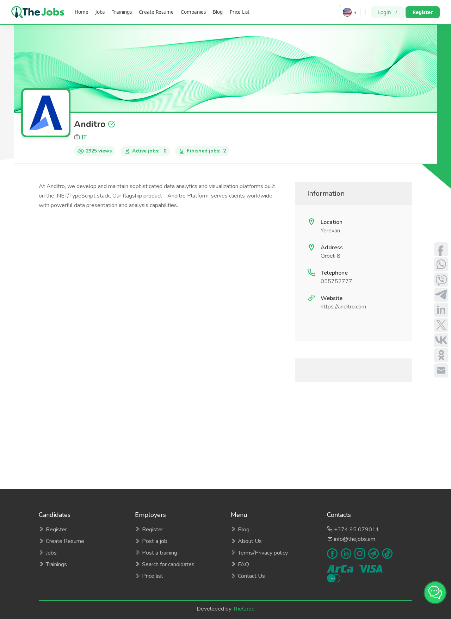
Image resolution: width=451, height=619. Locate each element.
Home (81, 12)
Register (423, 12)
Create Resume (156, 12)
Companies (193, 12)
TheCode (244, 609)
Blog (218, 12)
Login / (387, 12)
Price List (239, 12)
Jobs (100, 12)
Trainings (122, 12)
